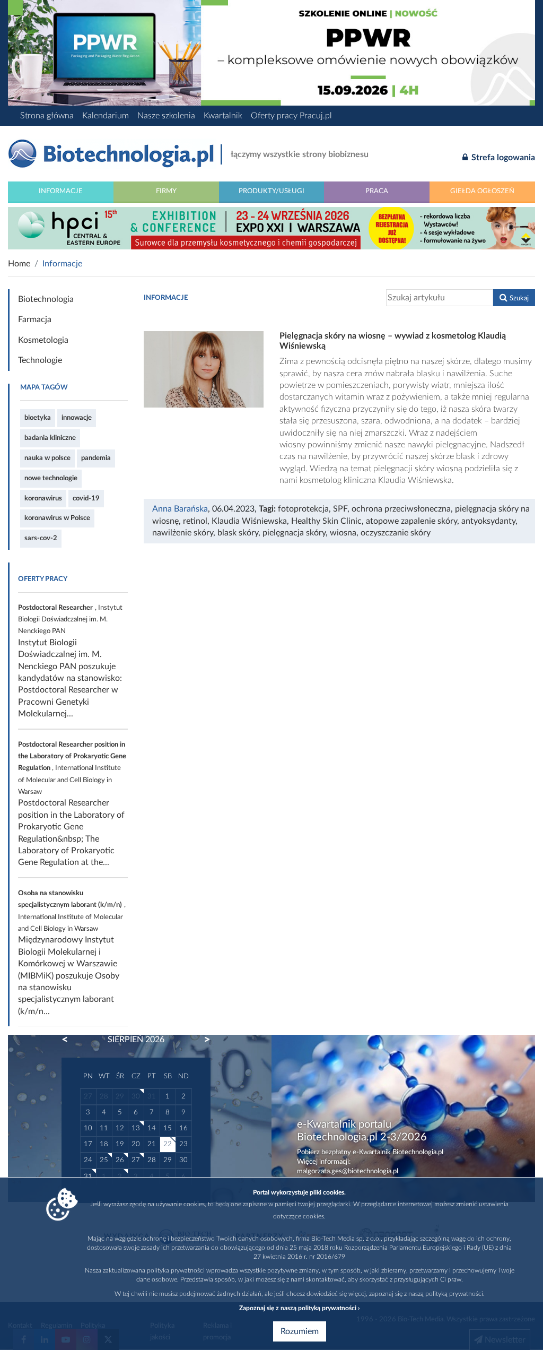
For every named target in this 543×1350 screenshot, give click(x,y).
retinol (195, 521)
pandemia (96, 458)
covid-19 (86, 498)
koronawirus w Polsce (57, 518)
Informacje (61, 191)
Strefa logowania (502, 157)
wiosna (343, 533)
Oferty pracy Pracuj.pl (291, 115)
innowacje (77, 417)
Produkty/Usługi (271, 191)
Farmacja (34, 319)
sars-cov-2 (40, 538)
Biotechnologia (46, 299)
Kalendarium (105, 115)
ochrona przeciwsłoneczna (401, 509)
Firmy (166, 191)
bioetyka (37, 417)
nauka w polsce (47, 458)
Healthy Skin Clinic (326, 521)
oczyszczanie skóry (396, 533)
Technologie (40, 360)
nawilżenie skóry (182, 533)
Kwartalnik (223, 115)
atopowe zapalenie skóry (411, 521)
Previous (70, 1039)
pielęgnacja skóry (294, 533)
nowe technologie (50, 478)
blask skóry (237, 533)
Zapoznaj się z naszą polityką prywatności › (299, 1308)
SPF (340, 509)
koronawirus (43, 498)
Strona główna (47, 115)
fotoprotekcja (303, 509)
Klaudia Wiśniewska (249, 521)
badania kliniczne (50, 438)
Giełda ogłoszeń (482, 191)
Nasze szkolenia (166, 115)
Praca (376, 191)
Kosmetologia (43, 340)
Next (202, 1039)
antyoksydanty (488, 521)
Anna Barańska (180, 509)
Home (19, 263)
